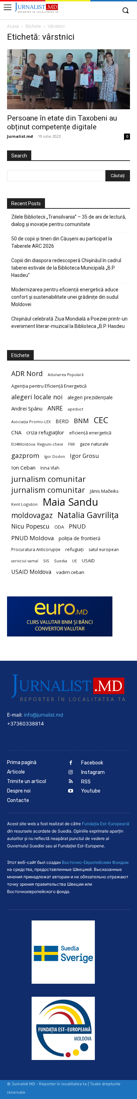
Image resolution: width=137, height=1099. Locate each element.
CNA (16, 432)
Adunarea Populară (66, 374)
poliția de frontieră (79, 538)
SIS (46, 560)
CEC (101, 420)
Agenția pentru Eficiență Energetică (48, 386)
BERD (62, 421)
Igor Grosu (84, 456)
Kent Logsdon (24, 504)
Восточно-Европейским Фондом (95, 862)
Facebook (92, 763)
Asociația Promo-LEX (31, 421)
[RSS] (71, 782)
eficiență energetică (90, 432)
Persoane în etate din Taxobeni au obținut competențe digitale (62, 122)
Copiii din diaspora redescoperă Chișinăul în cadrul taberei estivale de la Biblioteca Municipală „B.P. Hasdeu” (66, 268)
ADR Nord (27, 373)
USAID (88, 560)
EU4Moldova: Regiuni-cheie (37, 444)
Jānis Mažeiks (104, 491)
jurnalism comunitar (48, 479)
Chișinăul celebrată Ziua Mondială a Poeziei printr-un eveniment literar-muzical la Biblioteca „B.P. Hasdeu (69, 322)
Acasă (13, 26)
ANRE (55, 408)
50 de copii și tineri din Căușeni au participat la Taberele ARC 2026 (61, 242)
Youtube (90, 791)
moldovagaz (32, 515)
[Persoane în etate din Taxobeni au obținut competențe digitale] (68, 79)
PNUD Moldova (32, 538)
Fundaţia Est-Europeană (105, 823)
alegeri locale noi (37, 397)
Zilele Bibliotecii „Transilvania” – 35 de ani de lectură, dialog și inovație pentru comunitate (68, 220)
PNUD (77, 526)
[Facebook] (71, 763)
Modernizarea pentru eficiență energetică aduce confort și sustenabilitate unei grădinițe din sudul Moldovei (64, 297)
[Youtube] (71, 791)
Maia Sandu (70, 502)
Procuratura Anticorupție (35, 549)
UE (74, 560)
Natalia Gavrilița (88, 515)
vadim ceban (70, 572)
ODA (59, 527)
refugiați (74, 549)
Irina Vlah (49, 468)
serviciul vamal (24, 560)
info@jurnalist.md (43, 715)
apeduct (75, 409)
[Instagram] (71, 772)
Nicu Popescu (30, 526)
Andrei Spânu (27, 408)
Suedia (60, 560)
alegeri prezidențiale (90, 397)
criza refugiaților (45, 432)
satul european (104, 549)
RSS (86, 782)
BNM (81, 421)
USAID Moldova (31, 572)
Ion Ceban (23, 467)
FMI (71, 444)
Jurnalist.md (20, 136)
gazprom (25, 455)
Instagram (93, 772)
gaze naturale (94, 444)
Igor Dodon (54, 456)
